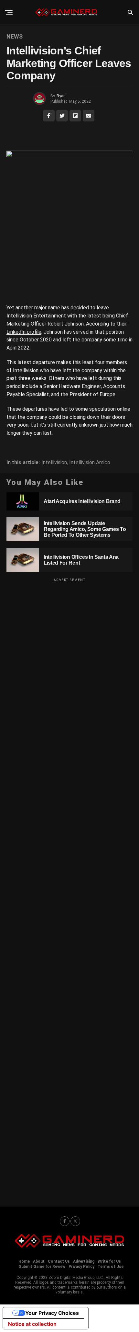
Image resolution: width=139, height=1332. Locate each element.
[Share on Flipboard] (75, 115)
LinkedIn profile (23, 332)
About (39, 1261)
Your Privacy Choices (52, 1313)
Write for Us (109, 1261)
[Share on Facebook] (49, 115)
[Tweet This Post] (62, 115)
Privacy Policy (81, 1266)
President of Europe (92, 394)
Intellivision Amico (89, 462)
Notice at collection (32, 1324)
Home (24, 1261)
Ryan (61, 96)
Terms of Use (110, 1266)
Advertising (83, 1261)
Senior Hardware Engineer (72, 386)
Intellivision (54, 462)
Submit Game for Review (42, 1266)
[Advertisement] (69, 888)
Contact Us (59, 1261)
